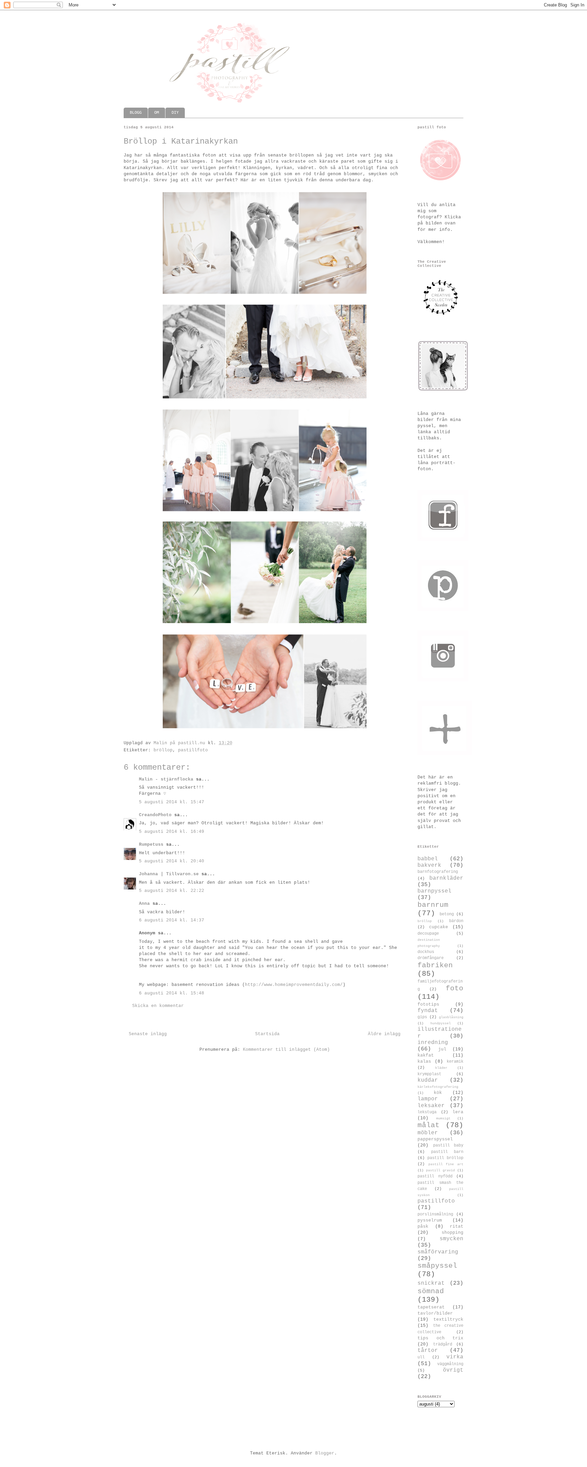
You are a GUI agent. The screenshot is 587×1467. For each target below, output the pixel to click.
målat (428, 1125)
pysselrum (429, 1220)
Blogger (324, 1453)
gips (422, 1017)
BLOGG (136, 112)
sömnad (430, 1291)
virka (454, 1357)
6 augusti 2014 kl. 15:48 (171, 993)
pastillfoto (193, 750)
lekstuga (427, 1112)
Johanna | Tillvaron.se (169, 874)
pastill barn (447, 1152)
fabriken (435, 965)
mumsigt (443, 1118)
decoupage (428, 933)
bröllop (163, 750)
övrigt (453, 1370)
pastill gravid (440, 1170)
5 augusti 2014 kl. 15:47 (171, 802)
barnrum (432, 905)
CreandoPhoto (155, 815)
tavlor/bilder (435, 1313)
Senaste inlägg (148, 1034)
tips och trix (440, 1338)
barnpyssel (434, 891)
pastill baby (448, 1145)
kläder (441, 1068)
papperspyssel (435, 1139)
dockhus (425, 952)
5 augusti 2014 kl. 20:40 (171, 861)
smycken (451, 1239)
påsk (422, 1226)
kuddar (427, 1080)
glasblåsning (451, 1017)
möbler (427, 1133)
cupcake (438, 927)
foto (454, 988)
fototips (428, 1004)
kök (438, 1092)
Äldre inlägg (384, 1034)
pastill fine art (445, 1164)
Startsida (267, 1034)
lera (457, 1112)
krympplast (429, 1074)
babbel (427, 859)
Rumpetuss (151, 844)
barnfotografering (437, 871)
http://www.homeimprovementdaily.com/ (294, 984)
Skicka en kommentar (158, 1005)
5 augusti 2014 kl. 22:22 (171, 890)
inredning (432, 1043)
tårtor (427, 1350)
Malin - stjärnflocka (166, 779)
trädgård (442, 1344)
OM (156, 112)
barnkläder (446, 878)
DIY (175, 112)
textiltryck (448, 1319)
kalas (424, 1061)
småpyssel (437, 1266)
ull (421, 1357)
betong (447, 914)
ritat (456, 1226)
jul (442, 1049)
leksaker (431, 1106)
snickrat (431, 1283)
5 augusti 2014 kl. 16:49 (171, 831)
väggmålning (450, 1364)
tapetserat (431, 1307)
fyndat (427, 1011)
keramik (455, 1061)
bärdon (456, 921)
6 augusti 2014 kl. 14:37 (171, 920)
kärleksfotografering (437, 1087)
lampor (427, 1099)
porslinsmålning (435, 1214)
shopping (452, 1232)
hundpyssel (440, 1023)
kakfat (425, 1055)
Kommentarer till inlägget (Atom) (286, 1049)
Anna (144, 903)
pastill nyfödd (434, 1176)
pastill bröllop (445, 1158)
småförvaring (437, 1252)
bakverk (429, 865)
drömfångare (430, 958)
